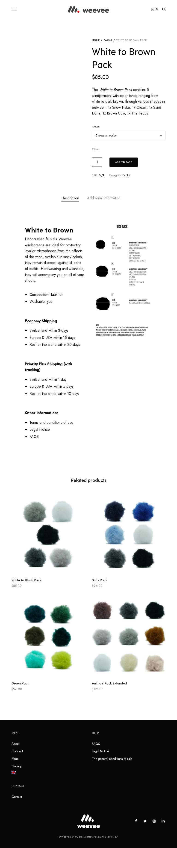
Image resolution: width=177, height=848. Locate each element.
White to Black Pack (26, 580)
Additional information (104, 198)
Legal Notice (100, 751)
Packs (108, 40)
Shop (15, 758)
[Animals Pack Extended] (128, 637)
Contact (17, 796)
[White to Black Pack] (48, 534)
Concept (17, 751)
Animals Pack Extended (109, 683)
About (15, 743)
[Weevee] (88, 9)
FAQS (96, 743)
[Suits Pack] (128, 534)
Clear (95, 149)
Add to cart (123, 162)
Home (96, 40)
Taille (96, 126)
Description (70, 198)
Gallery (16, 766)
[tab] (70, 198)
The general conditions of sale (112, 758)
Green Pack (20, 683)
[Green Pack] (48, 637)
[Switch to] (48, 772)
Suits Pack (99, 580)
